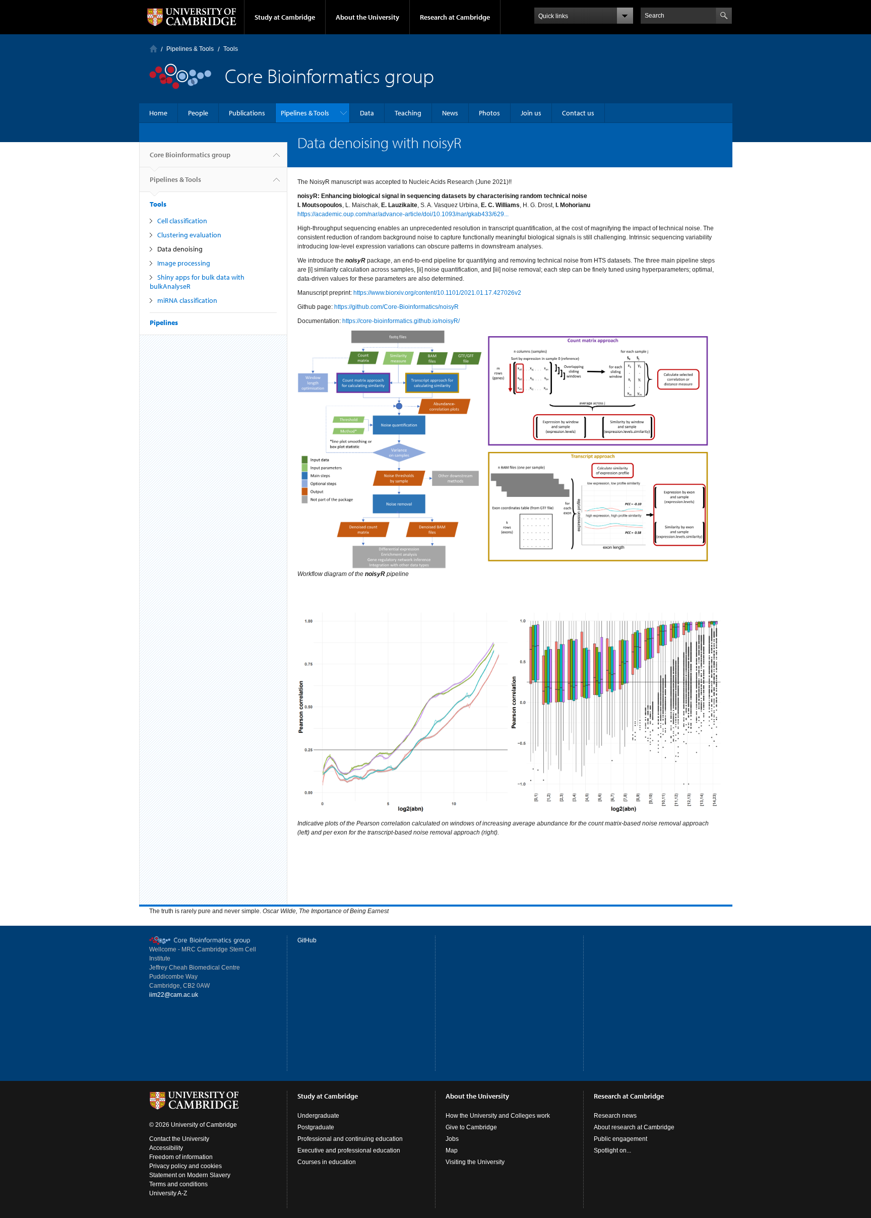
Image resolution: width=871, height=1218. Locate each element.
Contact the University (179, 1138)
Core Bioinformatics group (190, 154)
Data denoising (180, 248)
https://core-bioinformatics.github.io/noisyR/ (401, 321)
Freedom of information (181, 1157)
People (198, 112)
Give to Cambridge (471, 1127)
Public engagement (620, 1138)
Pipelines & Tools (190, 48)
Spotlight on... (612, 1150)
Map (452, 1150)
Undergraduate (318, 1115)
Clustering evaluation (189, 234)
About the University (367, 17)
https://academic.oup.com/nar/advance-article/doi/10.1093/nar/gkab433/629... (403, 214)
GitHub (307, 940)
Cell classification (182, 220)
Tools (230, 48)
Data (367, 112)
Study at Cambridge (285, 17)
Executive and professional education (348, 1150)
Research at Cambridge (455, 17)
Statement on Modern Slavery (189, 1175)
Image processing (183, 263)
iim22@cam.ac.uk (173, 994)
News (450, 112)
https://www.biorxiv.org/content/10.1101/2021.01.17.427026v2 (437, 292)
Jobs (452, 1138)
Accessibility (166, 1147)
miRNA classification (187, 300)
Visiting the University (475, 1162)
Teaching (408, 112)
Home (153, 48)
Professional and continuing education (350, 1138)
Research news (615, 1115)
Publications (247, 112)
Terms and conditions (178, 1184)
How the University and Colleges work (498, 1115)
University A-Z (168, 1193)
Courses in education (326, 1162)
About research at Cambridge (634, 1127)
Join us (531, 112)
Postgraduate (315, 1127)
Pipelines (164, 322)
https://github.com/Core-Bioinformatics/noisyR (396, 306)
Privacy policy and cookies (185, 1166)
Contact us (578, 112)
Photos (489, 112)
